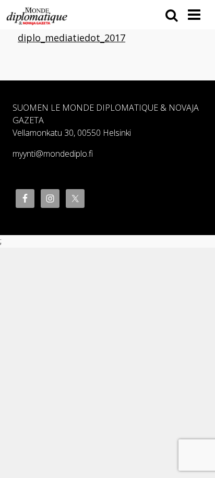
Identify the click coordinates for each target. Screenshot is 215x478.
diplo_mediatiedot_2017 (71, 37)
